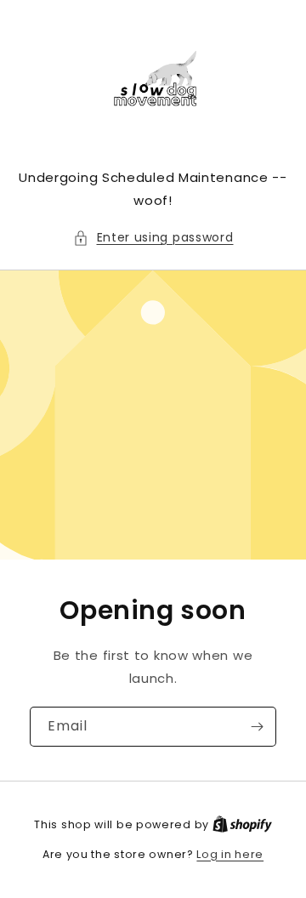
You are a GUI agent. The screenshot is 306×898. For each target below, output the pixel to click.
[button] (153, 237)
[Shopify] (242, 824)
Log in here (230, 854)
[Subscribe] (256, 727)
